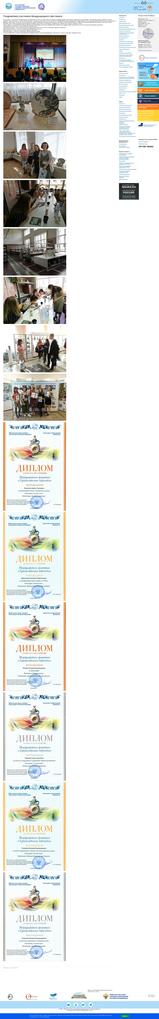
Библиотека (122, 89)
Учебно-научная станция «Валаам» (128, 91)
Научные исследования (125, 109)
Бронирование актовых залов (126, 25)
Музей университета (124, 36)
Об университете (123, 37)
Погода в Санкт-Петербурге (144, 50)
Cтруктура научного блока (125, 105)
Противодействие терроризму (146, 113)
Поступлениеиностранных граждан (124, 146)
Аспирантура (122, 75)
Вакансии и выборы (124, 27)
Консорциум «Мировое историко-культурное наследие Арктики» (124, 127)
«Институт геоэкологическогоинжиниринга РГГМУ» (126, 163)
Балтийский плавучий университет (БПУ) (124, 172)
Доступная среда (123, 84)
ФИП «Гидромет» (123, 179)
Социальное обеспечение (125, 82)
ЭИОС (120, 97)
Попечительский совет (124, 23)
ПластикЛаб (122, 161)
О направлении (123, 144)
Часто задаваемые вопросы (126, 66)
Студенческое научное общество (127, 136)
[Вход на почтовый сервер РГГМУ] (149, 7)
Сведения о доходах (143, 117)
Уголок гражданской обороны (146, 115)
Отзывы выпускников (124, 65)
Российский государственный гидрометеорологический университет (83, 1009)
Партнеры (121, 39)
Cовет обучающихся (124, 49)
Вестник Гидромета (143, 141)
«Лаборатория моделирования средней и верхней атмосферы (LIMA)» (126, 158)
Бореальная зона (143, 143)
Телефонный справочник (125, 53)
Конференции (122, 118)
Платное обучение (123, 73)
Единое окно (122, 58)
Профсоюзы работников (125, 45)
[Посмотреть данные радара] (148, 38)
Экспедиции (122, 113)
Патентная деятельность (125, 111)
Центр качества (123, 87)
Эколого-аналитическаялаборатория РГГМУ (125, 166)
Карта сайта (137, 3)
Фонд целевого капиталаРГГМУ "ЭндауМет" (150, 125)
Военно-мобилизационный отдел (127, 29)
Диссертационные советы (125, 115)
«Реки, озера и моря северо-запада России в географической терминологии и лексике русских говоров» (127, 132)
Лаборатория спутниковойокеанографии (125, 154)
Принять (125, 1016)
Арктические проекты (124, 174)
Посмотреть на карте (93, 991)
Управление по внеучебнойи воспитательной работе (125, 55)
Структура (121, 17)
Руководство (122, 19)
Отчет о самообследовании (145, 120)
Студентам (121, 95)
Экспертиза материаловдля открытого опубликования (126, 60)
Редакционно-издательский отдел (127, 47)
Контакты (121, 63)
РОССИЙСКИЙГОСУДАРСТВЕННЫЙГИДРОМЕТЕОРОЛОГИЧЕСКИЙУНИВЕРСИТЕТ (25, 7)
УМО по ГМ (122, 93)
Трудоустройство (123, 86)
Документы (122, 103)
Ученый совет (122, 21)
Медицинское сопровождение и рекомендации (126, 33)
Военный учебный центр (125, 80)
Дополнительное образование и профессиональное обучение (127, 77)
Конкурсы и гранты (123, 117)
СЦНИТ (121, 51)
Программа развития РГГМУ (126, 43)
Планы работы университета (126, 41)
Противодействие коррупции (146, 111)
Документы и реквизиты (125, 30)
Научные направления (124, 107)
